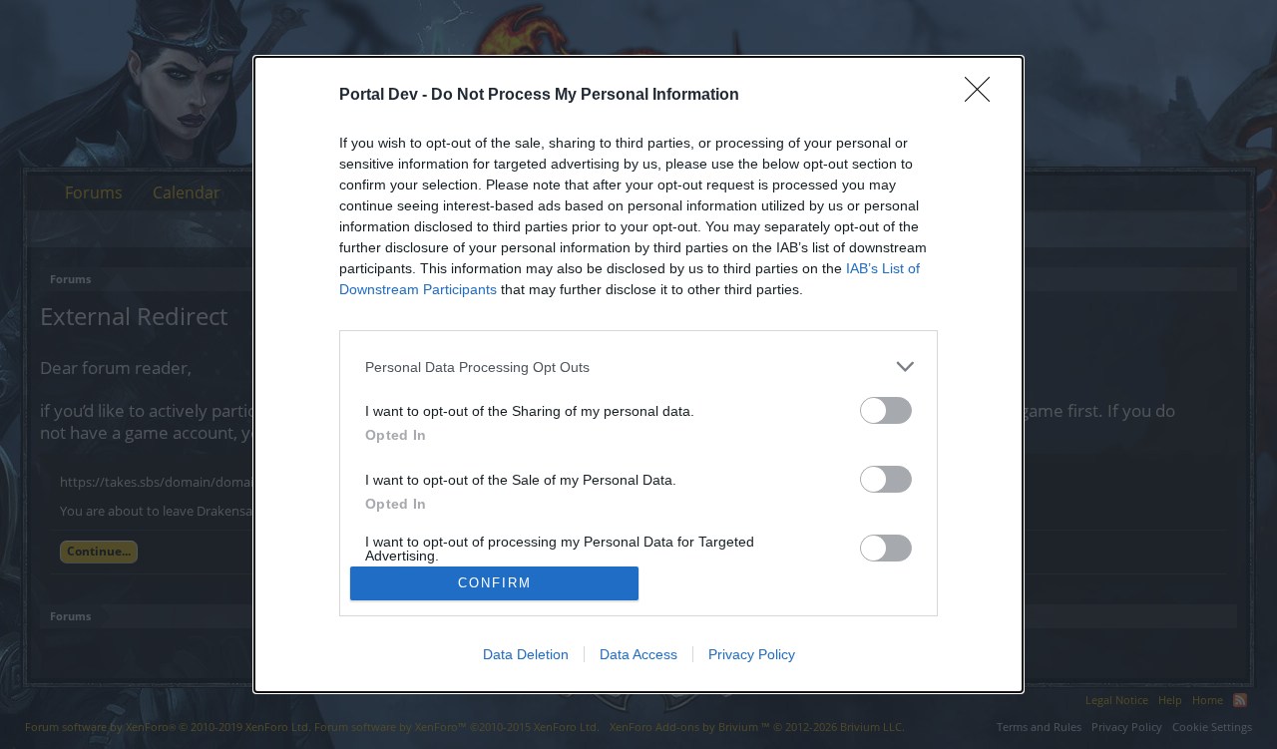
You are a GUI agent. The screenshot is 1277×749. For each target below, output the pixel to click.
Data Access (638, 654)
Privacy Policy (751, 654)
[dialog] (638, 374)
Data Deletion (526, 654)
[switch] (886, 410)
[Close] (984, 96)
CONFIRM (495, 582)
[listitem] (638, 366)
